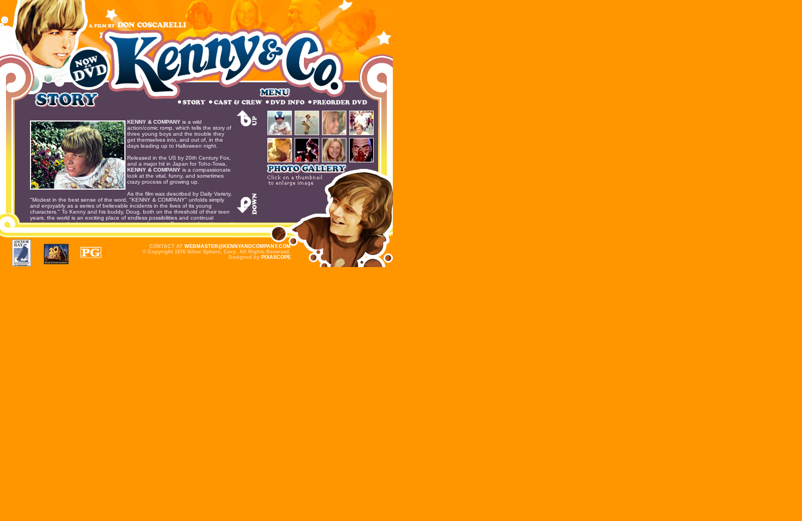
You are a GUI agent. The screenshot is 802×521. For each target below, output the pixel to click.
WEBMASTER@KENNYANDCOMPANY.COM (237, 246)
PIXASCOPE (276, 257)
